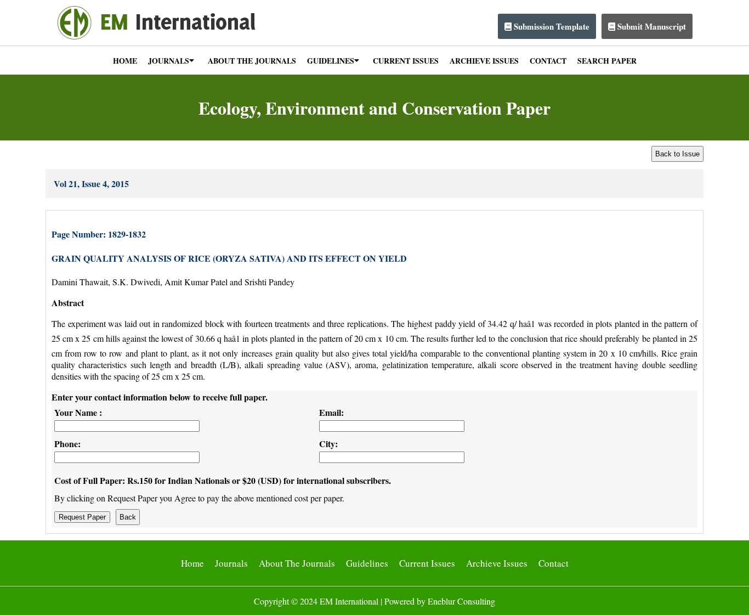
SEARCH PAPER (607, 60)
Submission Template (550, 26)
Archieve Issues (496, 563)
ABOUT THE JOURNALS (252, 60)
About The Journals (297, 563)
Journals (231, 563)
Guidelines (367, 563)
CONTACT (548, 60)
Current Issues (427, 563)
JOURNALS (168, 60)
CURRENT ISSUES (406, 60)
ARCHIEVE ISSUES (484, 60)
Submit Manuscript (650, 26)
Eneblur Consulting (461, 601)
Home (192, 563)
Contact (553, 563)
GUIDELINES (330, 60)
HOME (125, 60)
